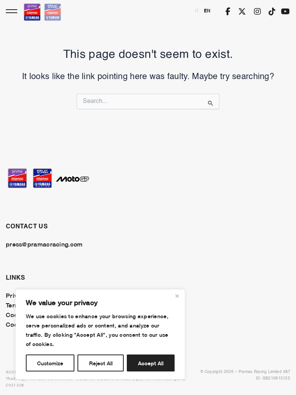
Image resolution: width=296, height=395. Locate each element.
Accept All (150, 362)
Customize (50, 362)
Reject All (101, 362)
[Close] (177, 295)
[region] (100, 334)
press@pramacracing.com (44, 243)
